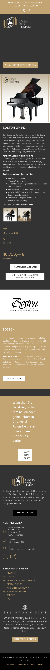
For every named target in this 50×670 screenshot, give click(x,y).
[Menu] (44, 22)
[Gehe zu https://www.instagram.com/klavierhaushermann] (28, 10)
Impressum (12, 664)
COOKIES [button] (39, 664)
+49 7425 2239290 (29, 5)
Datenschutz (24, 664)
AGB (33, 664)
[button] (25, 267)
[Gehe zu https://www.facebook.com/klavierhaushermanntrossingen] (23, 10)
